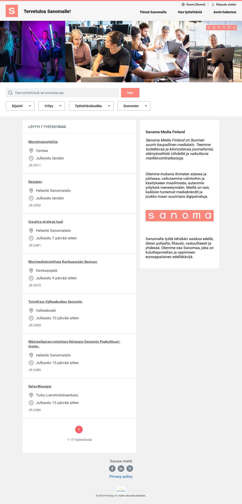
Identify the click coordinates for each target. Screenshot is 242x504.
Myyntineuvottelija (43, 142)
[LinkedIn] (121, 468)
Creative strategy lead (45, 222)
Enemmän (131, 106)
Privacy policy (121, 476)
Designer (35, 182)
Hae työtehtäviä (190, 12)
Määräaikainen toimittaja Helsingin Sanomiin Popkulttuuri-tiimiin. (74, 344)
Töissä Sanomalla (153, 12)
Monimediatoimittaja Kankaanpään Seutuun (62, 261)
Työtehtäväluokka (88, 106)
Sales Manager (40, 386)
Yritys (48, 106)
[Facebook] (112, 468)
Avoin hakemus (224, 12)
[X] (129, 468)
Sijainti (17, 106)
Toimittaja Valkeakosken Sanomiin (55, 301)
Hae (130, 93)
